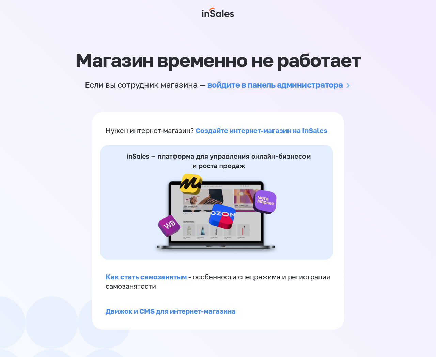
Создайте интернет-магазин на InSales (261, 130)
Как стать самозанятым (146, 276)
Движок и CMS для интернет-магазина (171, 311)
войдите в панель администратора (275, 84)
